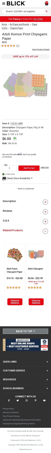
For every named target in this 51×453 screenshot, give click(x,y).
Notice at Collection (11, 412)
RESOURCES (9, 379)
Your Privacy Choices (11, 416)
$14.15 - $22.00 (15, 278)
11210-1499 (16, 123)
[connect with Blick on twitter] (18, 402)
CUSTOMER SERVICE (14, 370)
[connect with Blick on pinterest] (35, 402)
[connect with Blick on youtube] (44, 402)
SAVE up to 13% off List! (25, 56)
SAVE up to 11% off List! (36, 283)
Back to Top (24, 331)
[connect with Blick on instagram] (26, 402)
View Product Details (41, 49)
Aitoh (4, 42)
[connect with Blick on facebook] (9, 402)
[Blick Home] (16, 3)
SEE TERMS (38, 19)
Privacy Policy (8, 409)
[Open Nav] (3, 3)
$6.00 (6, 139)
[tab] (25, 201)
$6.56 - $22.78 (35, 278)
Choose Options (15, 301)
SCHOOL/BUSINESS (13, 388)
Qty (6, 165)
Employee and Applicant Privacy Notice (19, 424)
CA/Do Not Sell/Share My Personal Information (22, 420)
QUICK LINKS (10, 361)
